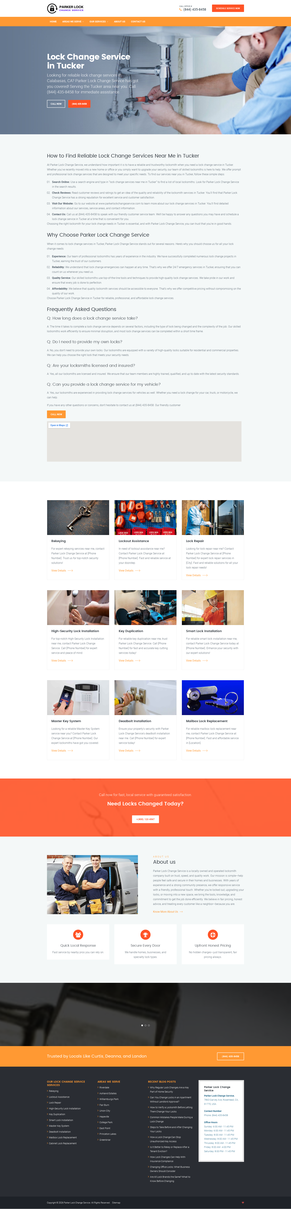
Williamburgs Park (109, 1099)
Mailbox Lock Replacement (63, 1137)
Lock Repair (55, 1102)
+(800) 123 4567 (145, 819)
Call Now (56, 103)
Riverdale (104, 1087)
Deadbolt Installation (60, 1131)
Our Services (98, 21)
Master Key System (59, 1125)
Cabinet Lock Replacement (63, 1143)
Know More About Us (165, 911)
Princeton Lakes (108, 1133)
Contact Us (138, 21)
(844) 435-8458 (194, 9)
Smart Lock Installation (61, 1120)
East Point (105, 1128)
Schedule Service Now (228, 8)
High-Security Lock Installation (65, 1108)
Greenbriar (105, 1139)
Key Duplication (57, 1114)
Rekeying (53, 1091)
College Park (106, 1122)
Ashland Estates (108, 1093)
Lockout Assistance (59, 1096)
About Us (119, 21)
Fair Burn (104, 1105)
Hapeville (104, 1116)
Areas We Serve (71, 21)
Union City (105, 1110)
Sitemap (116, 1202)
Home (53, 21)
